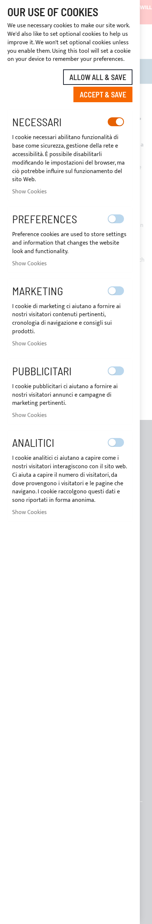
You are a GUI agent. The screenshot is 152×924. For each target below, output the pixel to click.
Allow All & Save (97, 77)
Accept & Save (103, 94)
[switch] (116, 121)
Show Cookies (29, 192)
